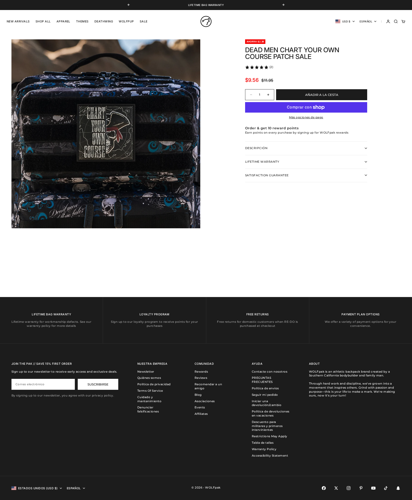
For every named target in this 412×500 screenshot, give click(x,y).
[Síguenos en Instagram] (348, 488)
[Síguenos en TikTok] (385, 488)
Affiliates (201, 414)
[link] (259, 67)
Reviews (201, 378)
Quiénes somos (149, 378)
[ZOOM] (189, 217)
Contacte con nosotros (269, 371)
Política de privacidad (154, 384)
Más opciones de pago (306, 117)
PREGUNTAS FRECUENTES (262, 380)
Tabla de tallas (262, 442)
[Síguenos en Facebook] (323, 488)
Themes (82, 21)
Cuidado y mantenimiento (149, 399)
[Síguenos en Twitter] (336, 488)
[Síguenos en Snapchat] (398, 488)
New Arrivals (18, 21)
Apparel (63, 21)
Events (200, 407)
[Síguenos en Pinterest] (361, 488)
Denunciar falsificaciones (148, 409)
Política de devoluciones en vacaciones (270, 413)
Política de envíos (265, 388)
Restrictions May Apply (269, 436)
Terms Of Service (150, 390)
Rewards (201, 371)
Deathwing (103, 21)
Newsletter (145, 371)
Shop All (43, 21)
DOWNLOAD (199, 5)
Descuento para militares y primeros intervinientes (267, 426)
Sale (144, 21)
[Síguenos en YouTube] (373, 488)
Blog (198, 394)
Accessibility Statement (270, 455)
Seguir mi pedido (265, 394)
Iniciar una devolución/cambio (266, 403)
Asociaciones (205, 401)
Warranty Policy (264, 449)
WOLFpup (126, 21)
